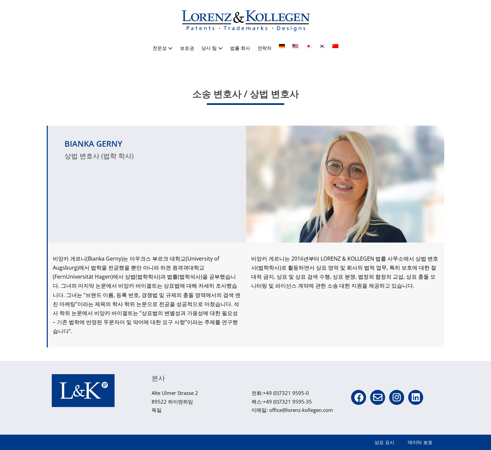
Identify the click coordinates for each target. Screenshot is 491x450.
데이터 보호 (420, 442)
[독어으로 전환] (282, 46)
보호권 (187, 48)
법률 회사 (240, 48)
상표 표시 (384, 442)
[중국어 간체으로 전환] (335, 46)
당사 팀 (209, 48)
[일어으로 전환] (308, 46)
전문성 (160, 48)
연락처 (265, 48)
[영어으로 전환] (295, 46)
